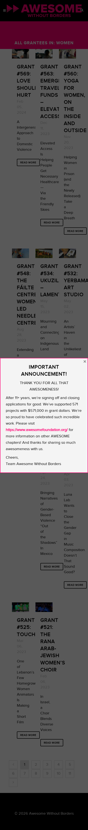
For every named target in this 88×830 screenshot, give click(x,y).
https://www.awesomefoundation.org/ (37, 430)
